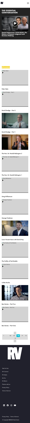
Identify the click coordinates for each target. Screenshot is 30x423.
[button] (28, 3)
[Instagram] (11, 405)
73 (15, 338)
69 (14, 335)
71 (22, 335)
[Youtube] (15, 405)
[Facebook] (7, 405)
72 (26, 335)
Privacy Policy (6, 387)
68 (10, 335)
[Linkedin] (4, 405)
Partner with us (6, 384)
